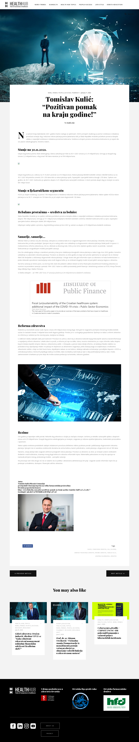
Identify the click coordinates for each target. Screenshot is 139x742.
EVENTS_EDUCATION (63, 623)
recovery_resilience (22, 628)
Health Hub (70, 123)
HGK (108, 549)
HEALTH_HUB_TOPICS (22, 623)
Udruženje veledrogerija (102, 556)
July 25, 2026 (19, 630)
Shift (58, 632)
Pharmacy (75, 93)
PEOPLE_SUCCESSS (65, 93)
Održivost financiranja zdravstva (84, 552)
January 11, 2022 (86, 93)
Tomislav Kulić (111, 552)
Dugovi (90, 549)
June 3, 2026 (60, 634)
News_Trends (53, 93)
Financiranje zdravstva (99, 549)
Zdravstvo (114, 556)
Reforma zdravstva (100, 552)
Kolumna (113, 549)
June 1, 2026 (101, 624)
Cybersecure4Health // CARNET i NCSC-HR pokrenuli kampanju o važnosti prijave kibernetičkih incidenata (109, 632)
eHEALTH (101, 620)
